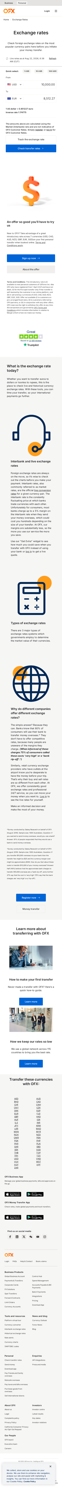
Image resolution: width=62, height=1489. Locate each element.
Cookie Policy (30, 1481)
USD (16, 1158)
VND (38, 1158)
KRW (38, 1125)
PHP (38, 1140)
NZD (38, 1134)
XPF (38, 1164)
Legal (7, 1414)
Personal (22, 3)
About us (8, 1409)
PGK (16, 1140)
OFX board (9, 1440)
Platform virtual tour (13, 1320)
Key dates (36, 1418)
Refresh (52, 58)
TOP (38, 1152)
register (39, 130)
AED (16, 1098)
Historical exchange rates (15, 1333)
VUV (16, 1161)
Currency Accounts (12, 1307)
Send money (10, 1364)
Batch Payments (39, 1292)
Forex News (37, 1325)
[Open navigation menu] (56, 11)
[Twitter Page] (24, 1236)
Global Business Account (15, 1276)
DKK (16, 1110)
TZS (38, 1155)
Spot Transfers (11, 1294)
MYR (38, 1131)
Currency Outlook (39, 1320)
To (7, 91)
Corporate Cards (11, 1285)
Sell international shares (14, 1396)
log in (49, 130)
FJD (38, 1113)
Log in (43, 796)
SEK (16, 1149)
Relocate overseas (12, 1380)
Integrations (37, 1296)
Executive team (11, 1444)
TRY (16, 1155)
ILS (16, 1122)
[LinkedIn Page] (17, 1236)
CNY (16, 1107)
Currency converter (13, 1325)
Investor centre (38, 1409)
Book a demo (41, 1261)
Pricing (35, 1301)
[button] (26, 71)
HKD (38, 1116)
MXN (16, 1131)
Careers (8, 1448)
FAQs (15, 1261)
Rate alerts (9, 1338)
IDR (38, 1119)
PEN (38, 1137)
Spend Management (40, 1281)
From (8, 77)
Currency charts (11, 1342)
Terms (56, 1483)
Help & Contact (26, 1261)
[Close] (50, 1466)
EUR (16, 1113)
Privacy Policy (10, 1422)
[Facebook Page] (10, 1236)
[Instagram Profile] (44, 1236)
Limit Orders (10, 1302)
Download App (38, 1305)
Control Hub (37, 1276)
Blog (34, 1329)
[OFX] (9, 11)
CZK (38, 1107)
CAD (38, 1101)
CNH (38, 1104)
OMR (16, 1137)
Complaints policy (12, 1418)
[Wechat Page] (30, 1236)
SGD (38, 1149)
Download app (10, 1369)
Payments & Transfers (14, 1281)
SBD (38, 1146)
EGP (38, 1110)
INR (38, 1122)
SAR (16, 1146)
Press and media (39, 1364)
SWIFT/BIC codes (12, 1346)
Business (9, 3)
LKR (16, 1128)
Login (47, 11)
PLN (38, 1143)
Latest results (37, 1414)
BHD (16, 1101)
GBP (16, 1116)
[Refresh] (7, 58)
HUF (16, 1119)
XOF (16, 1164)
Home (6, 19)
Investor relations (39, 1422)
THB (16, 1152)
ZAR (16, 1167)
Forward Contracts (12, 1298)
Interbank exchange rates (15, 1329)
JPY (16, 1125)
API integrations (38, 1360)
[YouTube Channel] (37, 1236)
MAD (38, 1128)
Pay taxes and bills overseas (16, 1384)
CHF (16, 1104)
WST (38, 1161)
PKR (16, 1143)
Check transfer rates (13, 1360)
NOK (16, 1134)
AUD (38, 1098)
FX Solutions (10, 1289)
